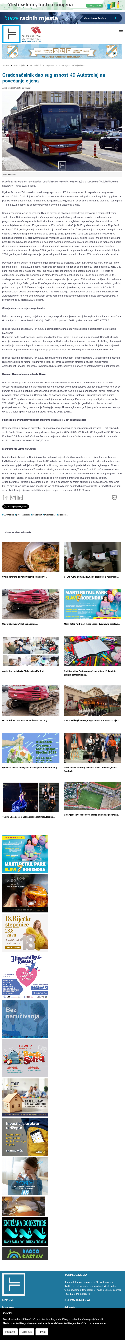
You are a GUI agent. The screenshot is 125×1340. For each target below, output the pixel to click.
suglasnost (37, 515)
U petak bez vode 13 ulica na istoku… (20, 624)
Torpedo (5, 65)
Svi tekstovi (70, 1307)
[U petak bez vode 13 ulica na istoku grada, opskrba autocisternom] (30, 605)
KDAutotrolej (9, 515)
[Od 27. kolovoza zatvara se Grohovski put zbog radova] (30, 701)
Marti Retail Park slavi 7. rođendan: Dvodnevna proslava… (92, 624)
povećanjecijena (23, 515)
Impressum (8, 1307)
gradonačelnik (50, 515)
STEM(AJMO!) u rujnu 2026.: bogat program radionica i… (91, 577)
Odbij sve (26, 1332)
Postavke (10, 1332)
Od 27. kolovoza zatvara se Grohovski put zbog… (25, 720)
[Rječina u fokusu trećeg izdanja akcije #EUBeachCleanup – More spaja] (30, 755)
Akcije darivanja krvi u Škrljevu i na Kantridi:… (24, 671)
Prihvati (42, 1332)
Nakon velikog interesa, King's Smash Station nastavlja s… (92, 720)
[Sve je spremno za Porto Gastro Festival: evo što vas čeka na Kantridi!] (30, 561)
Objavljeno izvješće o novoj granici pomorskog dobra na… (91, 815)
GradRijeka (63, 515)
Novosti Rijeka (19, 65)
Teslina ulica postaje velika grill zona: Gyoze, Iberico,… (28, 817)
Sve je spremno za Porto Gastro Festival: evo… (24, 577)
